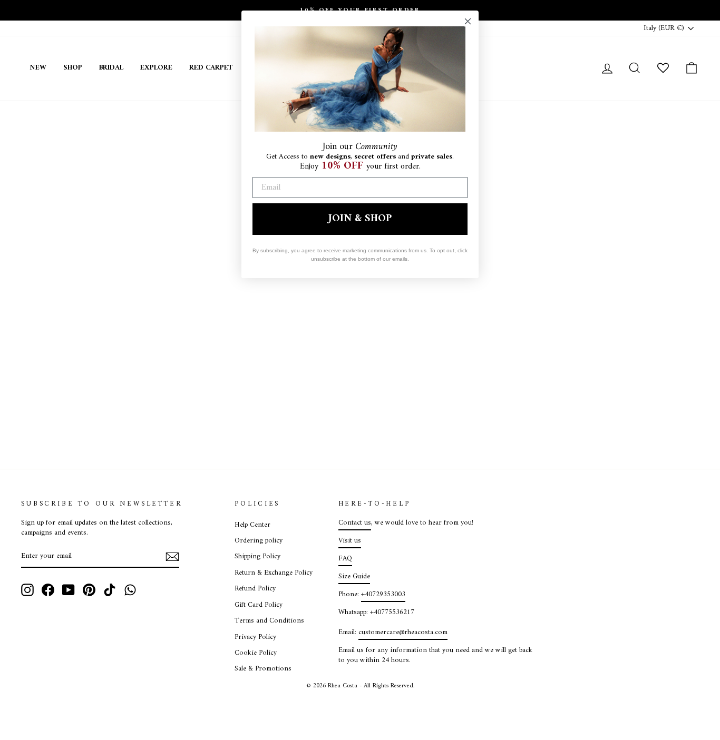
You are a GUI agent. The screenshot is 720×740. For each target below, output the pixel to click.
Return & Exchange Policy (274, 573)
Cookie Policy (256, 653)
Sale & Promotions (263, 669)
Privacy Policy (255, 637)
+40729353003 (383, 594)
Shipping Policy (257, 556)
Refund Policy (255, 589)
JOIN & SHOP (360, 219)
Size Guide (354, 576)
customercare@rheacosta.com (402, 632)
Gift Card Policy (259, 605)
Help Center (252, 525)
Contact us (354, 523)
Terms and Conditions (269, 621)
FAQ (345, 558)
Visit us (349, 541)
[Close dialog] (467, 21)
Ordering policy (259, 541)
